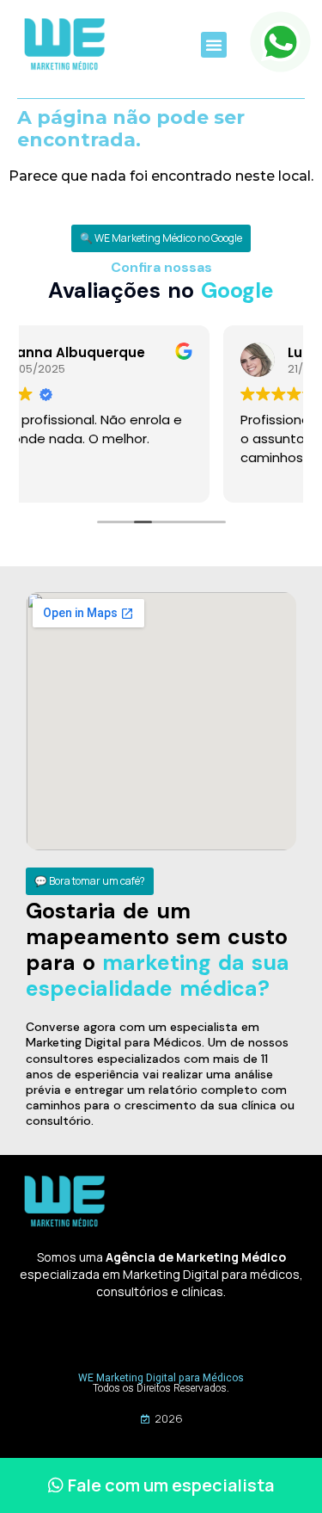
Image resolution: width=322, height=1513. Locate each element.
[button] (214, 45)
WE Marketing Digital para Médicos (161, 1378)
